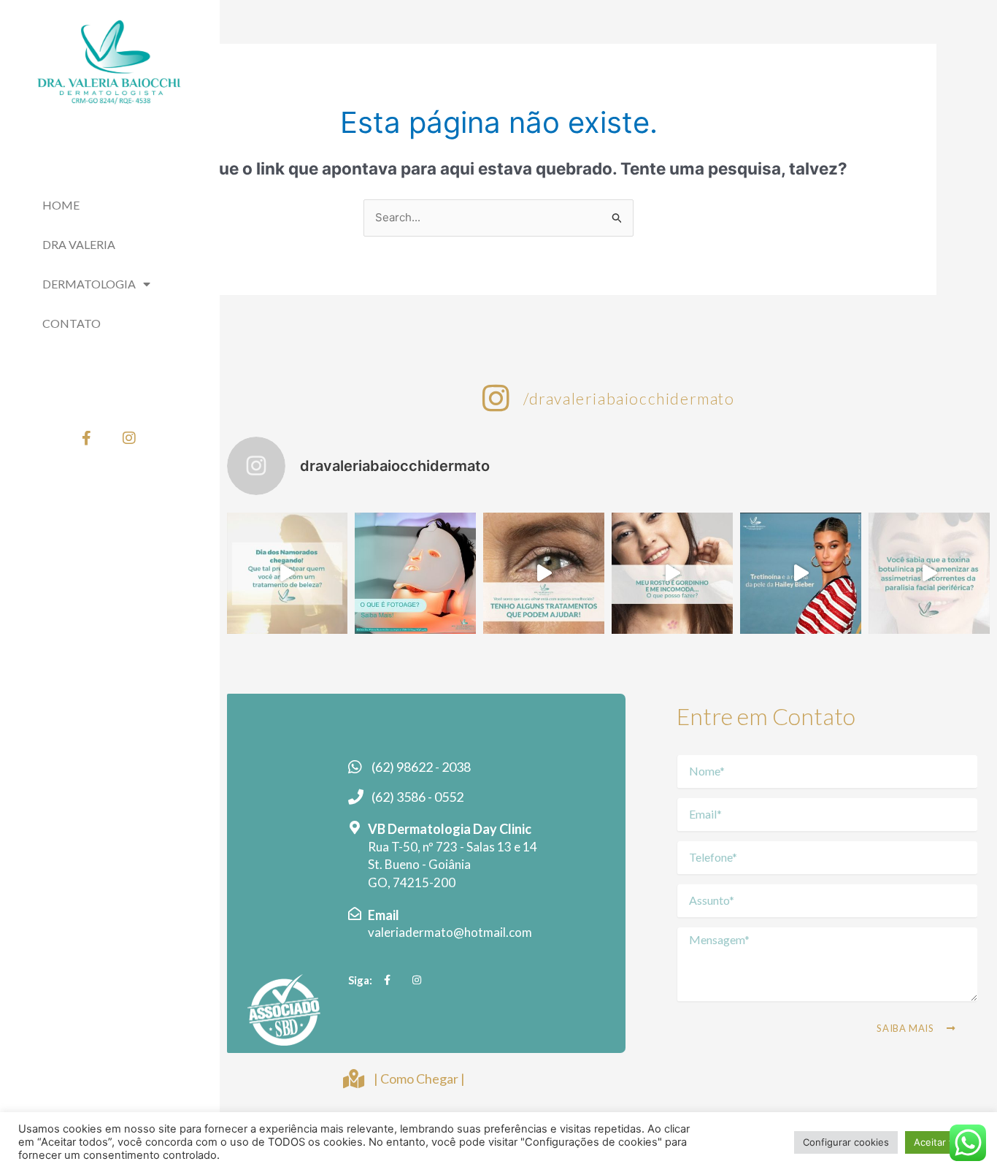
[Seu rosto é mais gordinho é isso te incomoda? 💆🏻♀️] (672, 573)
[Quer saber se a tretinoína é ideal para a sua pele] (800, 573)
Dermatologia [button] (89, 284)
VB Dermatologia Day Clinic (449, 829)
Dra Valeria (78, 244)
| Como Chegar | (419, 1078)
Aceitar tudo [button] (942, 1142)
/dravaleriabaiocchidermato (629, 398)
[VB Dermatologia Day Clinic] (354, 827)
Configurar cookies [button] (846, 1142)
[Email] (354, 913)
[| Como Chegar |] (353, 1078)
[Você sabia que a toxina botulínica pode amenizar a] (929, 573)
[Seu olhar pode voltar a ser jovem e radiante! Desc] (543, 573)
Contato (71, 323)
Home (61, 205)
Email (383, 915)
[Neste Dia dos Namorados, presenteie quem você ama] (287, 573)
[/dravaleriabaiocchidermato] (495, 398)
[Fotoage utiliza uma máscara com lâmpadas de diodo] (415, 573)
